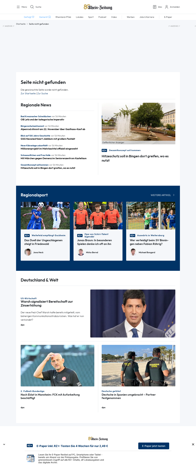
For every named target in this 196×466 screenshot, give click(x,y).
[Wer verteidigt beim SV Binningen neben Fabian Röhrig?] (150, 215)
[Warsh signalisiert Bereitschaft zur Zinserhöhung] (132, 313)
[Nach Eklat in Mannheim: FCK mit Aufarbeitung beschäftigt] (57, 365)
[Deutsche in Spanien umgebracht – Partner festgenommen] (138, 365)
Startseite (21, 24)
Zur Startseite (28, 93)
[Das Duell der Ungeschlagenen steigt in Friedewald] (45, 215)
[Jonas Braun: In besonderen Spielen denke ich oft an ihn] (98, 215)
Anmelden (175, 7)
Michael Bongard (147, 252)
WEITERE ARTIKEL (161, 195)
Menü (24, 7)
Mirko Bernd (92, 252)
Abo (160, 7)
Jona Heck (38, 252)
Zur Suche (42, 93)
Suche (38, 7)
